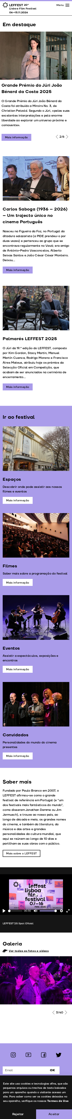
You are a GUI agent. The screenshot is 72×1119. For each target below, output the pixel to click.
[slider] (15, 911)
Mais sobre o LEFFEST (21, 853)
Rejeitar (18, 1114)
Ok (52, 1070)
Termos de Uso (58, 1101)
